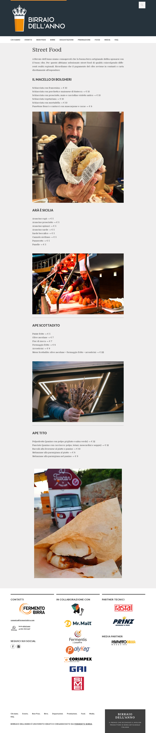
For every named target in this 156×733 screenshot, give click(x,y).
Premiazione (84, 40)
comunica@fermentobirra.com (22, 620)
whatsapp (26, 626)
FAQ (116, 40)
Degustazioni (67, 40)
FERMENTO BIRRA (83, 724)
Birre (52, 40)
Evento (28, 40)
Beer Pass (41, 40)
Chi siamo (15, 40)
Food (97, 40)
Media (107, 40)
